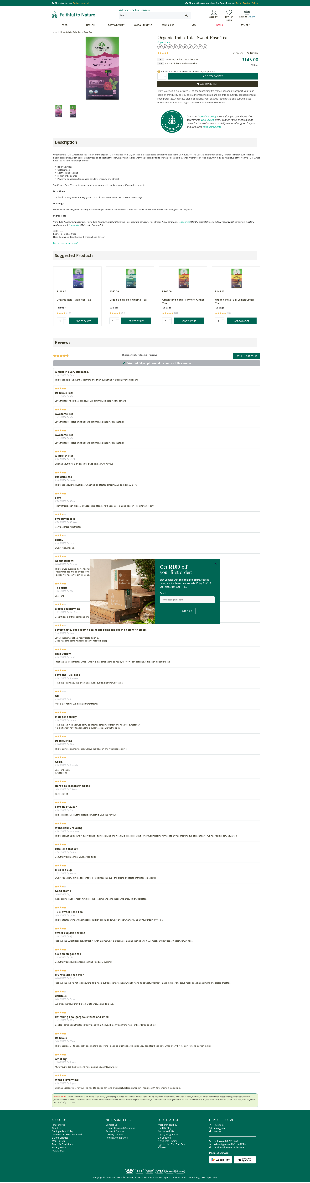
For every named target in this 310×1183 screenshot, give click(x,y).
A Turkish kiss (64, 456)
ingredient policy (207, 116)
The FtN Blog (164, 1128)
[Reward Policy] (158, 71)
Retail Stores (58, 1124)
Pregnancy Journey (167, 1124)
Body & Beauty (116, 25)
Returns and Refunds (117, 1137)
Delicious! (61, 1038)
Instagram (219, 1128)
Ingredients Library (167, 1140)
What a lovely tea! (67, 1080)
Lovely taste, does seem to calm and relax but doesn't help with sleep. (100, 629)
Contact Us (111, 1124)
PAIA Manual (58, 1150)
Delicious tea (63, 741)
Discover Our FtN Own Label (67, 1134)
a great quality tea (67, 608)
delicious (61, 996)
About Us (56, 1128)
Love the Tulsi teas (67, 675)
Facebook (219, 1124)
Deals (219, 25)
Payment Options (115, 1131)
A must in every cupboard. (72, 372)
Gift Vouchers (164, 1137)
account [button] (213, 16)
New (193, 25)
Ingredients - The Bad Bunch (172, 1144)
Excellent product (66, 849)
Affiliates (161, 1147)
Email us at (229, 1147)
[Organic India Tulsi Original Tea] (131, 277)
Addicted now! (64, 560)
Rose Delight (63, 654)
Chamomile (74, 224)
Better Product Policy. (247, 3)
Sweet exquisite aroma (70, 933)
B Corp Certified (60, 1137)
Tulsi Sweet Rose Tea (69, 912)
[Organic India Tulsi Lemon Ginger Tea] (236, 277)
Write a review (247, 356)
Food (64, 25)
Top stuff (61, 588)
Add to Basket (83, 321)
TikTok (217, 1131)
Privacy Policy (59, 1147)
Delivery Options (114, 1134)
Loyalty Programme (167, 1134)
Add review (252, 53)
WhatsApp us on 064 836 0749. (230, 1144)
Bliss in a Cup (63, 870)
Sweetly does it (65, 518)
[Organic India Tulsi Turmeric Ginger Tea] (184, 277)
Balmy (59, 539)
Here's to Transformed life (72, 786)
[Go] (186, 15)
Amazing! (61, 1059)
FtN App (245, 25)
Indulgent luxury (66, 717)
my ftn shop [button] (229, 18)
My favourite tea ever (69, 975)
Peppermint (184, 221)
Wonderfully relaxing (69, 828)
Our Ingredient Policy (62, 1131)
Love (58, 498)
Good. (58, 762)
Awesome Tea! (64, 414)
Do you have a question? (65, 243)
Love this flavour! (66, 807)
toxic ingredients (211, 126)
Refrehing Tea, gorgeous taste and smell (82, 1017)
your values (207, 119)
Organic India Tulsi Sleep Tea (74, 299)
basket (247, 16)
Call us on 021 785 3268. (226, 1141)
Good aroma (63, 891)
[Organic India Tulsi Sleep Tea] (78, 277)
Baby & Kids (168, 25)
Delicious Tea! (64, 393)
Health (90, 25)
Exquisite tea (63, 477)
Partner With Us (165, 1131)
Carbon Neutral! (81, 3)
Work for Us (58, 1140)
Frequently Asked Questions (120, 1128)
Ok (57, 696)
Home (54, 32)
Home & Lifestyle (142, 25)
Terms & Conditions (62, 1144)
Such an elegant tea (68, 954)
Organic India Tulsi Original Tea (128, 299)
